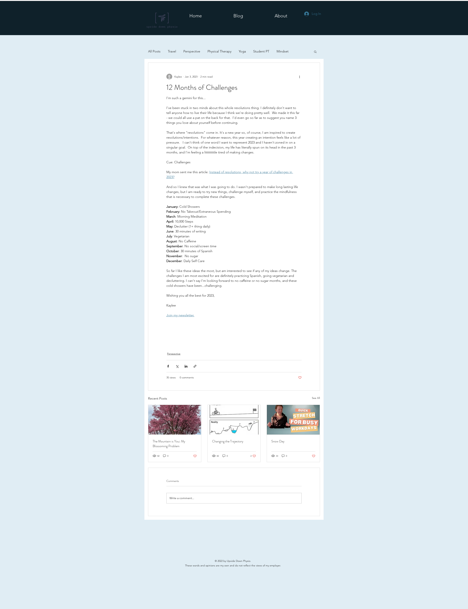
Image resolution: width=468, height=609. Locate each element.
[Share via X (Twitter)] (177, 366)
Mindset (282, 51)
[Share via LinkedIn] (186, 366)
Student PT (261, 51)
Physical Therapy (219, 51)
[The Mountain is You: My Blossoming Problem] (174, 420)
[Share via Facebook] (168, 366)
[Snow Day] (293, 420)
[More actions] (299, 76)
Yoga (242, 51)
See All (316, 398)
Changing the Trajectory (227, 441)
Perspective (191, 51)
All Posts (154, 51)
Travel (172, 51)
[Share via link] (195, 366)
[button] (281, 15)
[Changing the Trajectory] (234, 420)
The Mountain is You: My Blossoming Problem (169, 443)
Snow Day (277, 441)
